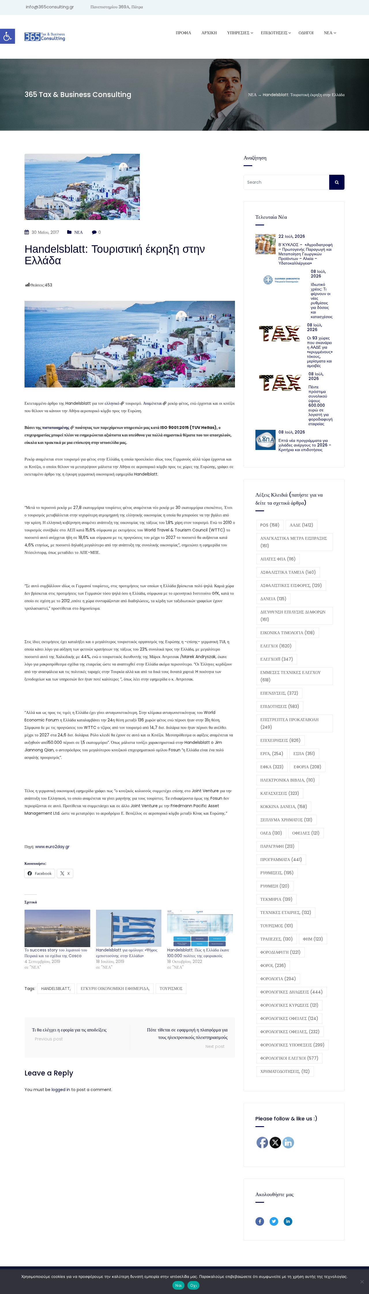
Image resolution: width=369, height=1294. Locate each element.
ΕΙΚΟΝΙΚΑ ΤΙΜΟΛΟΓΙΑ (287, 633)
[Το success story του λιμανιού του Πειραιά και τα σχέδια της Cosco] (57, 928)
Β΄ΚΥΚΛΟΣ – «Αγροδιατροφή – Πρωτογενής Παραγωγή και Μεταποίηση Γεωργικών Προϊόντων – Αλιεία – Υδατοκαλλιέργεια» (305, 254)
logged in (61, 1089)
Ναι (178, 1285)
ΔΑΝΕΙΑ (273, 599)
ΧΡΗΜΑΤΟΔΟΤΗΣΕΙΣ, (285, 1071)
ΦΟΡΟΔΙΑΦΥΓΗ (280, 952)
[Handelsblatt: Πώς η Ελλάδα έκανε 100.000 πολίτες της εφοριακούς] (200, 928)
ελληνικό (112, 403)
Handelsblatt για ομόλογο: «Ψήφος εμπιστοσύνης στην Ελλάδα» (126, 953)
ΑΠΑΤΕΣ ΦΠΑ (278, 559)
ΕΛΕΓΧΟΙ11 (276, 659)
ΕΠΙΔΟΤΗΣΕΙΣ (279, 706)
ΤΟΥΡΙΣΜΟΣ (171, 988)
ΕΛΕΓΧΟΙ (276, 646)
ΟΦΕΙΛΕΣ (306, 833)
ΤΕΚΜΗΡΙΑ (276, 899)
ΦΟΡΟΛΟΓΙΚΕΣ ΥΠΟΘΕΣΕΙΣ (292, 1045)
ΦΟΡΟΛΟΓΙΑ (278, 979)
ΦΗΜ (313, 939)
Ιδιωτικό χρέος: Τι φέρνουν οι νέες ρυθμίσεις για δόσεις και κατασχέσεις (322, 301)
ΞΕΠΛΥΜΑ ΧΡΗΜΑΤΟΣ (286, 820)
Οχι (193, 1285)
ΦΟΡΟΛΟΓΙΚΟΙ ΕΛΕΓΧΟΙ (289, 1058)
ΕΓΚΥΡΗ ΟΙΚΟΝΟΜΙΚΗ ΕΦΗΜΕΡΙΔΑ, (115, 988)
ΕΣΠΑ (304, 754)
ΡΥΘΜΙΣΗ (274, 886)
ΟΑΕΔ (271, 833)
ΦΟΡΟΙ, (273, 965)
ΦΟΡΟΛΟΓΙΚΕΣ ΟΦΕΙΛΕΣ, (290, 1032)
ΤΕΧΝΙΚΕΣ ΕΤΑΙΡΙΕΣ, (285, 912)
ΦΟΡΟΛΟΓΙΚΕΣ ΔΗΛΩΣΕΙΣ (291, 992)
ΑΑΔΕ (301, 525)
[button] (7, 36)
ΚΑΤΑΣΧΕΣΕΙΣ (279, 793)
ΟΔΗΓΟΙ (306, 33)
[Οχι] (362, 1282)
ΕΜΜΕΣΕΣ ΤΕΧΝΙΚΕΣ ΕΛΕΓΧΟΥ (290, 676)
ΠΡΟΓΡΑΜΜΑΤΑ (281, 859)
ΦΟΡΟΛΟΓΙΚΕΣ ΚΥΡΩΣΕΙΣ (289, 1005)
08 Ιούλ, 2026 (318, 274)
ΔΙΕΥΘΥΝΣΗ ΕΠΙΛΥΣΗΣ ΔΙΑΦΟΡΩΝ (292, 615)
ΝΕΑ (328, 33)
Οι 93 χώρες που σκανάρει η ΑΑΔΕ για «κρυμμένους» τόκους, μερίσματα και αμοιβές (320, 351)
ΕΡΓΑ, (271, 754)
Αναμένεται (152, 403)
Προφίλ (183, 33)
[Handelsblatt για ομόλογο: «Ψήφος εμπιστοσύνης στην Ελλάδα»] (129, 928)
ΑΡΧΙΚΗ (209, 33)
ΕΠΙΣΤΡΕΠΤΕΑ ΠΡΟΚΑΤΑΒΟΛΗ (289, 723)
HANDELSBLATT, (56, 988)
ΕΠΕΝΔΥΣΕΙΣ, (279, 693)
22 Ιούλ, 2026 (291, 236)
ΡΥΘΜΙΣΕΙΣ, (277, 873)
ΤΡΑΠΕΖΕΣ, (276, 939)
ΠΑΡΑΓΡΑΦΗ (277, 846)
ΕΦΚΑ (272, 767)
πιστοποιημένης (55, 427)
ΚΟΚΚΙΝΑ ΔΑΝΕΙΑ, (283, 807)
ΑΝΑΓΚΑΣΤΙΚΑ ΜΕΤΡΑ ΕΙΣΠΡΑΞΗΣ (293, 542)
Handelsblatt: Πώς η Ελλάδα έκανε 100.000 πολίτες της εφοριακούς (198, 953)
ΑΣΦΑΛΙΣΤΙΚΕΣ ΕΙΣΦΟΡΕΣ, (291, 585)
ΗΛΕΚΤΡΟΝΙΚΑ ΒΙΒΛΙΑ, (287, 780)
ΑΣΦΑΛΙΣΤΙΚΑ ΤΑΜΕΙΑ (288, 572)
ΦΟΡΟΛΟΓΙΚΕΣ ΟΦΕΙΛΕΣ (289, 1018)
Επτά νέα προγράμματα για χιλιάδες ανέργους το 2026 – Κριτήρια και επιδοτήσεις (304, 445)
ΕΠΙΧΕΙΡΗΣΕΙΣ (280, 740)
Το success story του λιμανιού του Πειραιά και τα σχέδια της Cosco (56, 953)
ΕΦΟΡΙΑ (307, 767)
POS (270, 525)
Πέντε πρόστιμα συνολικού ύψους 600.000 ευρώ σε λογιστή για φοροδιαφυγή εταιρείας (320, 405)
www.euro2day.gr (52, 847)
